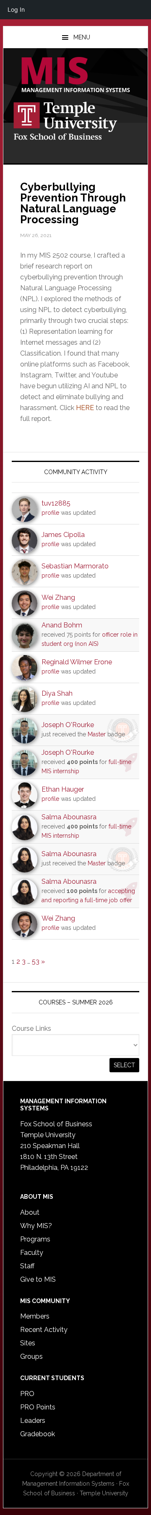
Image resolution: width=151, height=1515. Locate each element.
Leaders (32, 1421)
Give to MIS (38, 1279)
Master (97, 734)
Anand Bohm (62, 625)
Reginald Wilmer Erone (77, 662)
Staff (27, 1266)
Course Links (31, 1028)
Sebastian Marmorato (75, 566)
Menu (81, 37)
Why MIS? (36, 1226)
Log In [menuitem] (16, 9)
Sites (27, 1343)
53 (35, 961)
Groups (31, 1356)
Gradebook (37, 1434)
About (29, 1212)
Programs (35, 1239)
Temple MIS (75, 75)
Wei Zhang (58, 597)
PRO (27, 1394)
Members (34, 1316)
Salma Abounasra (69, 817)
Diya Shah (57, 693)
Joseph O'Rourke (68, 725)
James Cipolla (63, 535)
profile (50, 512)
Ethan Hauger (63, 789)
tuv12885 (56, 503)
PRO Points (37, 1407)
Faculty (31, 1253)
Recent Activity (44, 1330)
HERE (85, 408)
